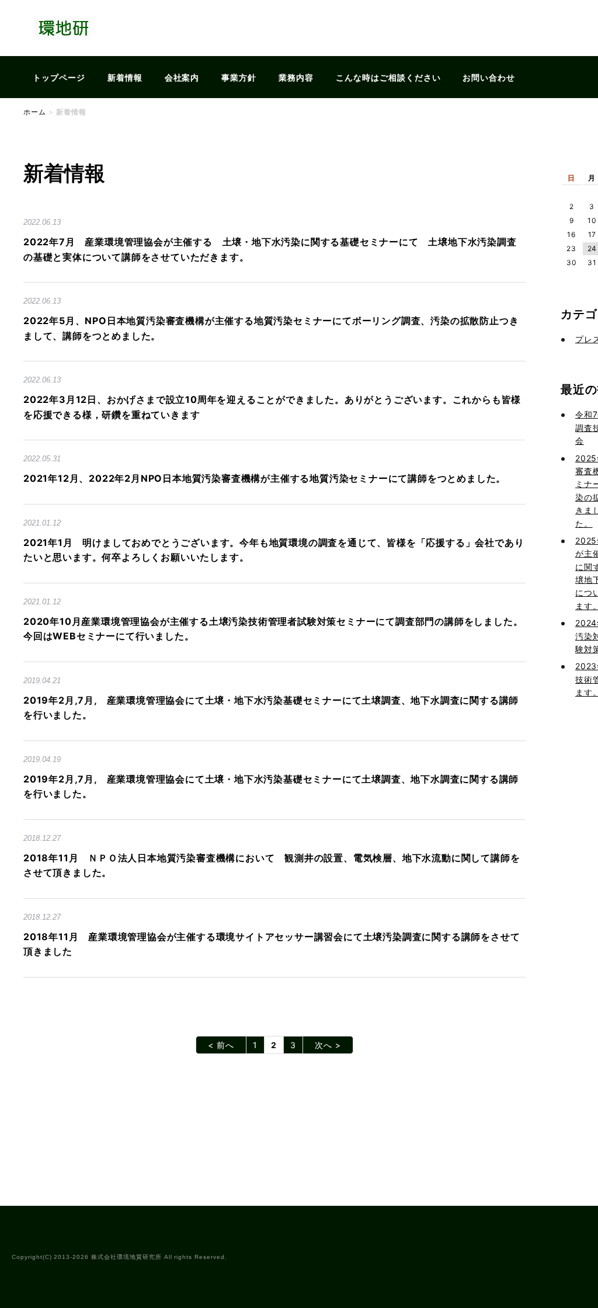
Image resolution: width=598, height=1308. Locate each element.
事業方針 (238, 77)
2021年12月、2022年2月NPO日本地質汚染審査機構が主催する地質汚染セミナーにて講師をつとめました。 (264, 478)
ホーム (34, 111)
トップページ (59, 77)
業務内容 (296, 77)
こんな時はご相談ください (388, 77)
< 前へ (221, 1045)
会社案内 (182, 77)
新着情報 (124, 77)
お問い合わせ (489, 77)
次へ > (328, 1045)
